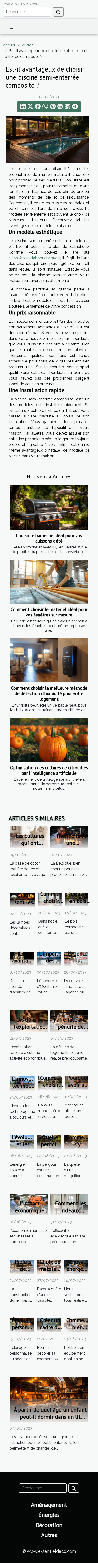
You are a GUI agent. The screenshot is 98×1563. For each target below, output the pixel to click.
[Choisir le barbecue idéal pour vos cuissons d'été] (49, 507)
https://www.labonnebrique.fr (34, 258)
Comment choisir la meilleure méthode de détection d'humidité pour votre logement (49, 693)
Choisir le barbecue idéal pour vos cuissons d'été (49, 538)
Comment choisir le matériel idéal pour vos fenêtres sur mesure (49, 612)
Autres (27, 45)
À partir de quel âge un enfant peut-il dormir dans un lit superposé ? (50, 1416)
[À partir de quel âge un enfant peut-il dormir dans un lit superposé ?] (49, 1399)
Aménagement (49, 1505)
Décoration (49, 1525)
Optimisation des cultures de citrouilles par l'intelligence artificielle (49, 770)
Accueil (9, 45)
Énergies (49, 1514)
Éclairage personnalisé (27, 1324)
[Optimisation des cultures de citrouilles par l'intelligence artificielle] (49, 740)
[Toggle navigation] (11, 27)
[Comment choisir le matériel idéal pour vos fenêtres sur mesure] (49, 582)
